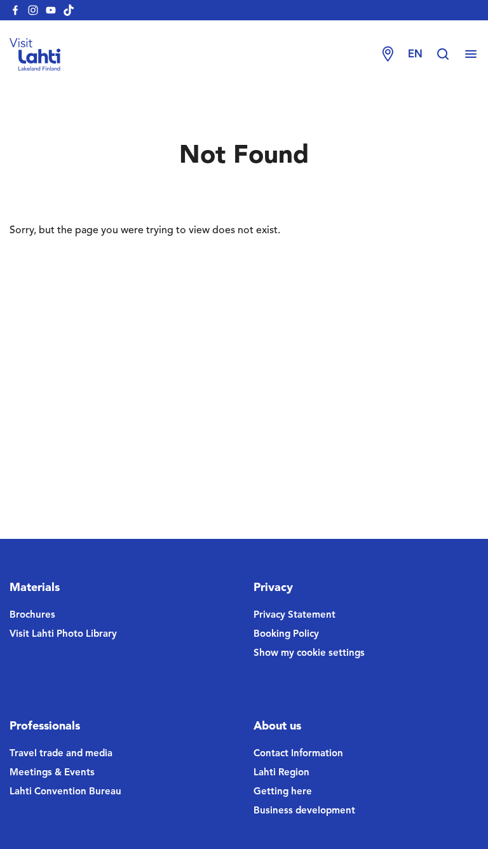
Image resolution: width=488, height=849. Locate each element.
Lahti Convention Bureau (65, 792)
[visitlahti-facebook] (15, 10)
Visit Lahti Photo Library (63, 634)
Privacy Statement (295, 615)
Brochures (32, 615)
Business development (304, 811)
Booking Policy (286, 634)
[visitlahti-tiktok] (68, 10)
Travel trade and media (61, 754)
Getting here (283, 792)
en (415, 55)
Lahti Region (281, 773)
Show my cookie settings (309, 653)
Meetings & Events (52, 773)
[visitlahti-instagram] (33, 10)
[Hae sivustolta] (449, 54)
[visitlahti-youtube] (51, 10)
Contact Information (298, 754)
